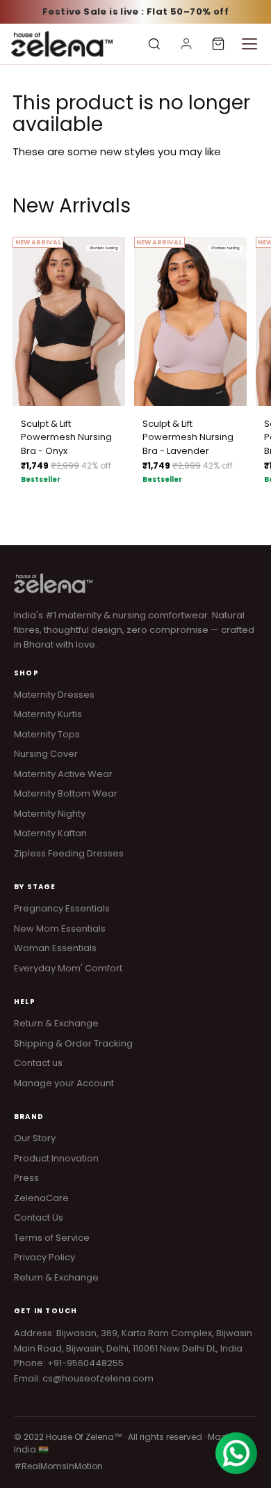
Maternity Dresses (54, 694)
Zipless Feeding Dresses (69, 853)
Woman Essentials (55, 948)
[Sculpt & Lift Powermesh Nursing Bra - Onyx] (69, 321)
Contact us (38, 1063)
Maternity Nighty (49, 813)
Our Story (35, 1138)
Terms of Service (52, 1237)
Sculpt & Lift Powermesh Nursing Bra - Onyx (66, 437)
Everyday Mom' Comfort (68, 968)
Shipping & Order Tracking (73, 1043)
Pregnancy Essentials (62, 908)
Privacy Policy (44, 1257)
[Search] (154, 44)
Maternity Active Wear (63, 774)
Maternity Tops (47, 734)
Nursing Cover (46, 753)
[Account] (186, 44)
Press (26, 1177)
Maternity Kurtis (48, 714)
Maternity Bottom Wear (65, 793)
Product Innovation (56, 1158)
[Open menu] (249, 44)
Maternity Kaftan (50, 833)
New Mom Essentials (60, 928)
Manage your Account (64, 1083)
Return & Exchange (56, 1023)
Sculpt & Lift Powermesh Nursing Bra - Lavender (187, 437)
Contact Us (38, 1217)
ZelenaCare (41, 1198)
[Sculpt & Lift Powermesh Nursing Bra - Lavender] (190, 321)
